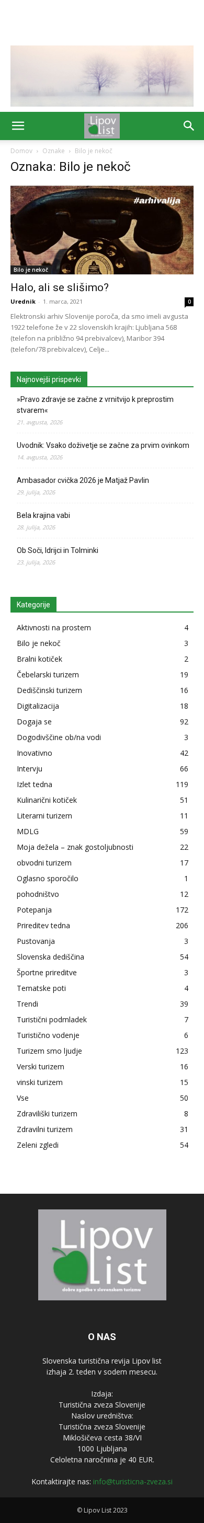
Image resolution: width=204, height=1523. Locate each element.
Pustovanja (36, 941)
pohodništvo (38, 894)
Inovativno (34, 753)
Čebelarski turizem (48, 674)
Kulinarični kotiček (47, 800)
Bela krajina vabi (43, 515)
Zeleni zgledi (38, 1145)
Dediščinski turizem (49, 690)
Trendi (27, 1004)
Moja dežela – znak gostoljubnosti (75, 847)
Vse (23, 1098)
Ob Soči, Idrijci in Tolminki (57, 550)
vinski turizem (40, 1082)
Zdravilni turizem (45, 1129)
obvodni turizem (44, 863)
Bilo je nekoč (31, 269)
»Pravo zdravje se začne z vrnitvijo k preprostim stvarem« (95, 404)
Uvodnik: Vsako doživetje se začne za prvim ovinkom (103, 445)
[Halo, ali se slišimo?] (102, 229)
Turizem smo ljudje (49, 1051)
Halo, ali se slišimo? (59, 287)
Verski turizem (40, 1066)
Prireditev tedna (43, 925)
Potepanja (34, 910)
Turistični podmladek (52, 1019)
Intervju (29, 769)
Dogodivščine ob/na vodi (59, 737)
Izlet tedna (34, 784)
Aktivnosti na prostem (54, 627)
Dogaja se (34, 721)
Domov (21, 150)
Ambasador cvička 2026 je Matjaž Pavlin (83, 480)
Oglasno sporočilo (47, 878)
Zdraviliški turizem (47, 1113)
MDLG (28, 831)
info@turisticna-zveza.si (133, 1481)
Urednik (23, 301)
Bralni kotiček (39, 659)
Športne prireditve (47, 972)
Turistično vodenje (48, 1035)
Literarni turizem (44, 816)
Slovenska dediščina (50, 957)
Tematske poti (41, 988)
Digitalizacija (38, 706)
